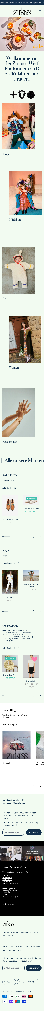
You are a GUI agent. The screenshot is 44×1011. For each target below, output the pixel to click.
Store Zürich (7, 946)
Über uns (19, 946)
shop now (22, 42)
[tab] (3, 536)
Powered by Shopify (23, 991)
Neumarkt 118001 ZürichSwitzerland (7, 879)
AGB (19, 950)
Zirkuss (11, 991)
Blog (4, 950)
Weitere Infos (8, 904)
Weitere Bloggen (9, 724)
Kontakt (12, 950)
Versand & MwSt (33, 946)
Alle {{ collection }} (10, 488)
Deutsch (7, 982)
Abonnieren (34, 832)
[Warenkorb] (40, 11)
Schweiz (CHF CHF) (26, 982)
